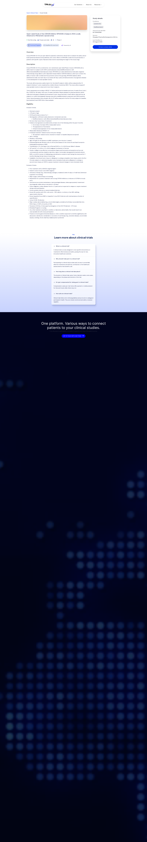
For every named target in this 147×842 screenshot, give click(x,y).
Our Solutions (78, 4)
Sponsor (95, 35)
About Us (88, 4)
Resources (97, 4)
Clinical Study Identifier (99, 30)
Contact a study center (105, 47)
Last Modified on (97, 40)
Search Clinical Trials (32, 13)
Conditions (96, 21)
